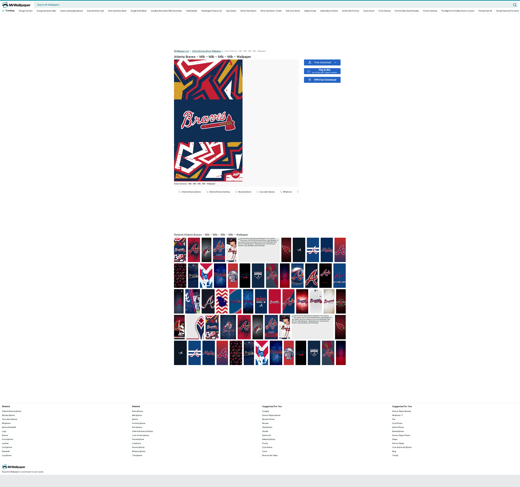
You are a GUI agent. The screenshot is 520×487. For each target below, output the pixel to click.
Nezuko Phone (268, 419)
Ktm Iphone (137, 427)
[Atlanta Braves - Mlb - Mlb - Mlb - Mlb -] (180, 250)
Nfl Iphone (287, 192)
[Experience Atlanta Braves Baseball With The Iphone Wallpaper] (193, 275)
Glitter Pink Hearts (248, 11)
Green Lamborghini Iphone (71, 11)
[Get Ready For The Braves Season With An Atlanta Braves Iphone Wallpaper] (208, 301)
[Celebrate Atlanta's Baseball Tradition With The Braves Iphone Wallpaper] (272, 275)
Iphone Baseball (9, 427)
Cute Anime (267, 447)
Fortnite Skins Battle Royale (407, 11)
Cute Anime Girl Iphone (402, 447)
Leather (5, 443)
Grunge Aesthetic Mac (46, 11)
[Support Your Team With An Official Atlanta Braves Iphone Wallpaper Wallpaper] (275, 301)
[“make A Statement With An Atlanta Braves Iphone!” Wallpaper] (341, 301)
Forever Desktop (430, 11)
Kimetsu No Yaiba (269, 455)
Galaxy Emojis (310, 11)
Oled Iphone (267, 427)
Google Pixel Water (139, 11)
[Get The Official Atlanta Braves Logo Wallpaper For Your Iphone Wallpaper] (325, 275)
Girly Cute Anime (293, 11)
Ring (394, 451)
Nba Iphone (137, 415)
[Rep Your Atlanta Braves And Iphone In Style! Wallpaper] (235, 301)
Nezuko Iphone (244, 192)
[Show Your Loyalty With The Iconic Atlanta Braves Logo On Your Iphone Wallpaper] (302, 301)
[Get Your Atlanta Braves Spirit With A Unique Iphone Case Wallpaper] (195, 327)
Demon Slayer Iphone (271, 415)
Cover (264, 451)
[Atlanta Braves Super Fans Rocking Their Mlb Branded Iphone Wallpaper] (286, 250)
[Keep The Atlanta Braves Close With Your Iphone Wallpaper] (192, 301)
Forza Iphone (7, 439)
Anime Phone (398, 427)
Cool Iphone (7, 447)
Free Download (322, 62)
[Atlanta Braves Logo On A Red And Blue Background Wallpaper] (340, 250)
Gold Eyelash (191, 11)
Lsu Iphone (6, 455)
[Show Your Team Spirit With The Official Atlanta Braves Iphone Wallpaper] (219, 250)
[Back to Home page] (17, 5)
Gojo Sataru (231, 11)
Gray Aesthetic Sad (95, 11)
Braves (5, 435)
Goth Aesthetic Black (117, 11)
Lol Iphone (136, 443)
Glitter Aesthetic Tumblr (271, 11)
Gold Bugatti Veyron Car (211, 11)
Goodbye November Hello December (166, 11)
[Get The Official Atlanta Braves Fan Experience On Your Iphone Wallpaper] (248, 301)
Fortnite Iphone (138, 423)
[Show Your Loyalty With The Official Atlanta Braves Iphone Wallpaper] (245, 275)
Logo (4, 431)
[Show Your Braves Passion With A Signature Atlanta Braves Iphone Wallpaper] (261, 301)
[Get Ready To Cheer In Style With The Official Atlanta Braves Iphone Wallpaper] (329, 301)
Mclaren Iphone (138, 451)
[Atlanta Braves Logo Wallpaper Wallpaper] (311, 275)
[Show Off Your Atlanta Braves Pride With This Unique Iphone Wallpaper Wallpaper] (299, 250)
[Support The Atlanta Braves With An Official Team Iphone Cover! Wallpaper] (288, 301)
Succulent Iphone (267, 192)
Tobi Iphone (137, 455)
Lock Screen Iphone (140, 435)
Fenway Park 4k (485, 11)
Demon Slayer (398, 443)
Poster (265, 443)
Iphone (135, 419)
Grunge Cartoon (25, 11)
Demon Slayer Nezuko (401, 411)
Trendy (395, 455)
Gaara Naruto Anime (329, 11)
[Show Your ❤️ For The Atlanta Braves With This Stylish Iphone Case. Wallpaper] (233, 275)
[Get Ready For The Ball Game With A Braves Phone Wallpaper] (313, 250)
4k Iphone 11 (397, 415)
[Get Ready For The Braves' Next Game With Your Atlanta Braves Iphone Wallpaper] (285, 275)
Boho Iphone (137, 411)
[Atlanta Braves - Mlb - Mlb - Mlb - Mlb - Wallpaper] (212, 327)
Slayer (395, 439)
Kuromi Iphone (138, 447)
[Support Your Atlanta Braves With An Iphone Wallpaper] (316, 301)
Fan (393, 419)
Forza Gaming (385, 11)
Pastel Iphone (138, 439)
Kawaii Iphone (398, 431)
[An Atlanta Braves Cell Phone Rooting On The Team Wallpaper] (297, 275)
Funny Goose (368, 11)
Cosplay (265, 411)
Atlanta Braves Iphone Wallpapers (206, 51)
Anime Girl (266, 435)
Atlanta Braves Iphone (191, 192)
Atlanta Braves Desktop (219, 192)
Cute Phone (397, 423)
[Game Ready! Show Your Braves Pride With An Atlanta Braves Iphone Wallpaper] (339, 275)
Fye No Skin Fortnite (350, 11)
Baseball (5, 451)
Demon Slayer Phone (401, 435)
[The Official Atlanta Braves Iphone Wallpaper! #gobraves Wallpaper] (327, 250)
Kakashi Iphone (268, 439)
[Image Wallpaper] (220, 275)
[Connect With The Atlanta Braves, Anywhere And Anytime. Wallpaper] (206, 275)
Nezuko (265, 423)
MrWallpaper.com (181, 51)
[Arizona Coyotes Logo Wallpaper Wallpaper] (206, 250)
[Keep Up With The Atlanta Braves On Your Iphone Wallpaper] (231, 250)
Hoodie (265, 431)
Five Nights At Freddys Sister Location (457, 11)
